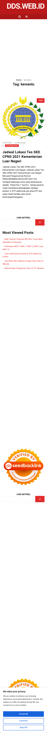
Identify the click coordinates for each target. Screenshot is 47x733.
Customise (23, 720)
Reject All (23, 727)
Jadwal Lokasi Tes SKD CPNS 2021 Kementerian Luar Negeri (22, 157)
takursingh (21, 142)
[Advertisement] (23, 44)
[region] (23, 710)
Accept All (23, 714)
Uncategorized (12, 145)
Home (18, 80)
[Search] (39, 222)
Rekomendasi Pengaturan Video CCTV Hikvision (24, 268)
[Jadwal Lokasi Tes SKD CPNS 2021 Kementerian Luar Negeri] (23, 118)
